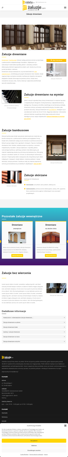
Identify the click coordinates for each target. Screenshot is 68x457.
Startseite (4, 413)
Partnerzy (4, 417)
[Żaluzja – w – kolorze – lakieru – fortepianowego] (12, 96)
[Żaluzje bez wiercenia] (56, 288)
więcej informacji (17, 255)
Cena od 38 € (37, 164)
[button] (65, 425)
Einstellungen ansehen (34, 450)
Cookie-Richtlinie (24, 454)
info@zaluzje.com (42, 2)
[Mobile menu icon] (65, 8)
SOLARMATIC (53, 109)
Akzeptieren (34, 440)
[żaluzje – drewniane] (56, 69)
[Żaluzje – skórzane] (12, 177)
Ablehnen (34, 445)
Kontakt (4, 421)
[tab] (34, 318)
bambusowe (13, 60)
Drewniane (5, 60)
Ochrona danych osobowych (36, 454)
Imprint (46, 454)
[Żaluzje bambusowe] (56, 147)
